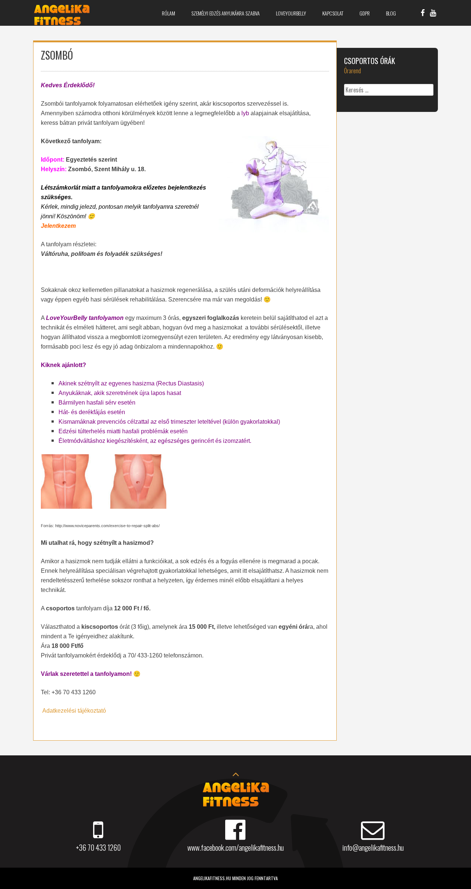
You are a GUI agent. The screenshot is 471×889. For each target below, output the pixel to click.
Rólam (168, 13)
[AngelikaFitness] (61, 23)
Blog (391, 13)
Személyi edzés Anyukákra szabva (225, 13)
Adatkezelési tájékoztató (74, 711)
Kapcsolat (332, 13)
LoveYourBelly (291, 13)
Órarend (352, 70)
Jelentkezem (58, 226)
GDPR (365, 13)
